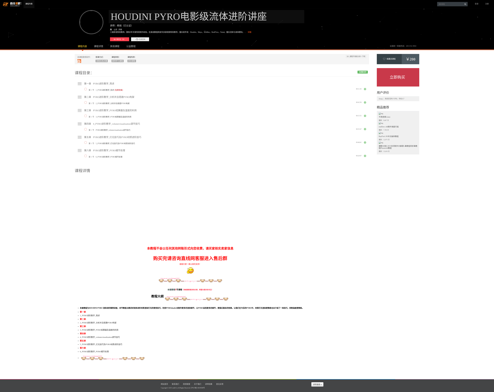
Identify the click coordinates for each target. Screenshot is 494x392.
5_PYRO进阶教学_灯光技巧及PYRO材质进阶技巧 (115, 143)
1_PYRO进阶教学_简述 (105, 90)
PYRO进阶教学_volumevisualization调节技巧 (113, 130)
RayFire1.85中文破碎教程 (389, 136)
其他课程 (114, 46)
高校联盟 (186, 384)
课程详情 (98, 46)
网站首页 (164, 384)
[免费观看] (118, 90)
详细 (249, 32)
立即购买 (397, 77)
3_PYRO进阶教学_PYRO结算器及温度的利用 (113, 117)
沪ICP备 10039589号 (198, 388)
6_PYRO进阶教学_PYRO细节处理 (109, 157)
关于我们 (197, 384)
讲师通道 (317, 384)
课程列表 (29, 4)
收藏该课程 (391, 59)
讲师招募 (208, 384)
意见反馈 (219, 384)
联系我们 (175, 384)
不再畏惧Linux (384, 117)
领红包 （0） (120, 39)
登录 (476, 4)
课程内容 (82, 46)
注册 (487, 4)
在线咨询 (142, 39)
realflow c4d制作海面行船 (389, 127)
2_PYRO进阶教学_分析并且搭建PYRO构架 (113, 103)
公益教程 (131, 46)
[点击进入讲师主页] (90, 22)
